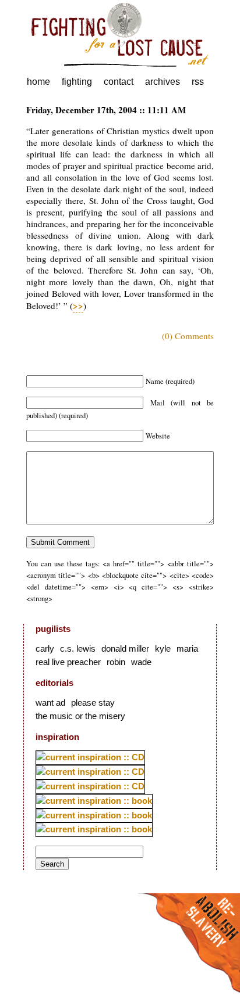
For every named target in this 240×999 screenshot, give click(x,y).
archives (162, 82)
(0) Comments (188, 336)
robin (116, 662)
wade (141, 662)
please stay (93, 702)
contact (118, 82)
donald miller (125, 648)
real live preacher (68, 662)
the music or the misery (80, 716)
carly (45, 648)
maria (187, 648)
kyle (163, 648)
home (38, 82)
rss (198, 82)
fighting (77, 82)
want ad (50, 702)
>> (78, 305)
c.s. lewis (78, 648)
